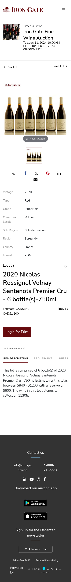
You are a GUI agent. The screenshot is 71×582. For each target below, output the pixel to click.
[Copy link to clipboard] (13, 173)
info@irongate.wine (22, 467)
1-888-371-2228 (49, 467)
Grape (7, 209)
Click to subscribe (35, 549)
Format (7, 255)
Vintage (8, 192)
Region (7, 239)
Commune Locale (9, 219)
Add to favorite (65, 266)
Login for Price (17, 331)
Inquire (63, 309)
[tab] (15, 360)
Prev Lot (11, 67)
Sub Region (10, 230)
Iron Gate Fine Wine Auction (38, 34)
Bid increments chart (14, 348)
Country (8, 247)
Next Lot (59, 66)
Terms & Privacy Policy (47, 560)
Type (6, 201)
